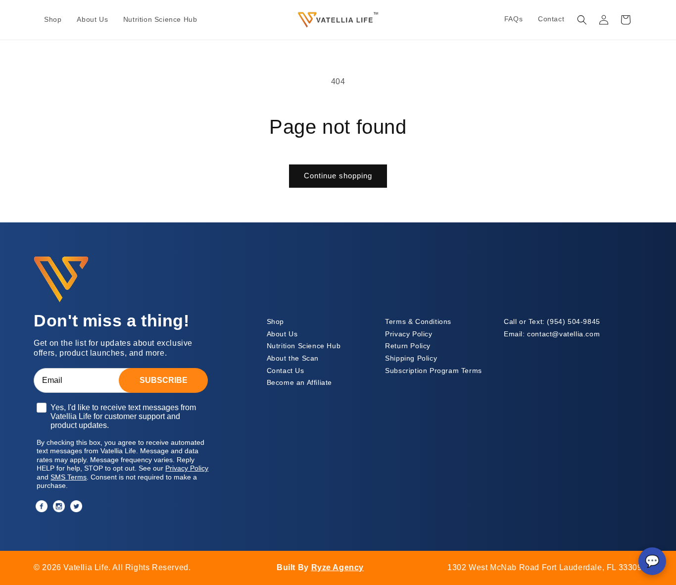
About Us (282, 334)
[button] (582, 20)
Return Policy (408, 346)
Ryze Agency (337, 567)
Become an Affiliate (299, 382)
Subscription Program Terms (433, 370)
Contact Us (285, 370)
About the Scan (293, 358)
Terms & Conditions (418, 321)
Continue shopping (338, 175)
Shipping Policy (411, 358)
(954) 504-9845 (552, 321)
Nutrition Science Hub (304, 346)
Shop (275, 321)
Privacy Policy (408, 334)
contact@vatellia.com (552, 334)
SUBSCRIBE (164, 380)
